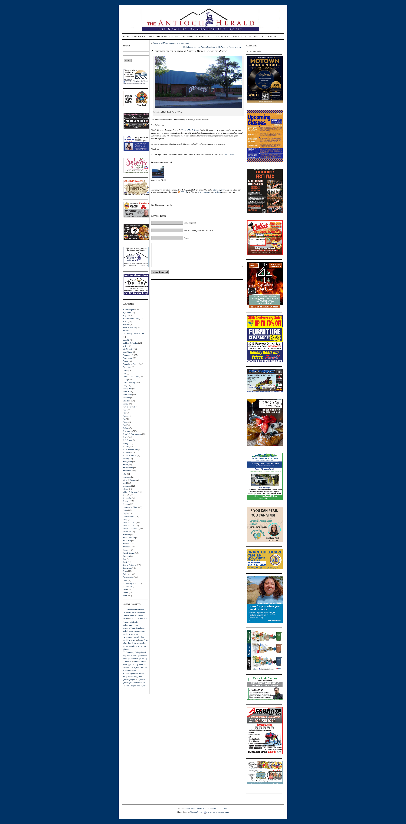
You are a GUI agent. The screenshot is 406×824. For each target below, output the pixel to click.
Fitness (125, 422)
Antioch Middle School (190, 130)
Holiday (126, 446)
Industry (126, 465)
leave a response (204, 192)
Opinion (126, 504)
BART (125, 321)
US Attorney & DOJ (130, 583)
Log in (225, 808)
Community (127, 355)
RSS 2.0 (184, 192)
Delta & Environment (131, 376)
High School (127, 440)
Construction (127, 358)
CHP (124, 346)
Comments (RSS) (215, 808)
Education (126, 401)
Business (126, 331)
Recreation (127, 544)
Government (127, 431)
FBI (124, 413)
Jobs (124, 474)
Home (126, 36)
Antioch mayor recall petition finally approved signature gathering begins (133, 676)
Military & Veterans (130, 492)
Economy (126, 398)
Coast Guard (127, 352)
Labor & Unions (129, 480)
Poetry (125, 519)
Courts (125, 370)
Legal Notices (222, 36)
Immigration (127, 462)
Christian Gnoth (196, 812)
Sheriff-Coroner (129, 553)
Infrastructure (128, 468)
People (125, 513)
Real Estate (127, 541)
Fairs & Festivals (129, 407)
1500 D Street (229, 154)
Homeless (126, 452)
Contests (126, 361)
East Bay (126, 392)
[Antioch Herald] (202, 32)
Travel (125, 580)
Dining (125, 379)
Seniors (125, 550)
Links (248, 36)
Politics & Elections (130, 528)
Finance (125, 416)
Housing (126, 459)
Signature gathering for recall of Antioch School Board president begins (134, 683)
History (125, 443)
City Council (127, 349)
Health (125, 437)
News (125, 495)
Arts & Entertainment (131, 318)
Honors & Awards (129, 455)
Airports (126, 315)
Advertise (188, 36)
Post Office (127, 531)
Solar (125, 559)
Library (125, 489)
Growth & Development (132, 434)
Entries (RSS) (202, 808)
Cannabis (126, 340)
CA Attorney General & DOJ (133, 334)
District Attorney (129, 382)
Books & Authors (129, 328)
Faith (124, 410)
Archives (271, 36)
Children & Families (130, 343)
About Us (237, 36)
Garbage (126, 428)
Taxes (125, 571)
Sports (125, 562)
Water (125, 589)
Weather (126, 592)
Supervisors (127, 568)
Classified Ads (203, 36)
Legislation (127, 486)
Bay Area (126, 325)
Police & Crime (128, 522)
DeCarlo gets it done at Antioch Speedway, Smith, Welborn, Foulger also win (212, 47)
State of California (129, 565)
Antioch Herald (190, 808)
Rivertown (127, 547)
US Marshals (128, 586)
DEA (124, 373)
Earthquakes (127, 389)
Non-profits (127, 498)
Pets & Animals (128, 516)
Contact (258, 36)
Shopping (126, 556)
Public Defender (129, 538)
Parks (125, 510)
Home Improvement (130, 449)
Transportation (128, 577)
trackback (217, 192)
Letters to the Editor (130, 507)
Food (125, 425)
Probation (126, 535)
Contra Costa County (130, 364)
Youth (125, 596)
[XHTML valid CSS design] (216, 812)
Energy (125, 404)
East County (127, 395)
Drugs (125, 386)
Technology (127, 574)
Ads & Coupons (129, 309)
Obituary (126, 501)
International (127, 471)
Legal (125, 483)
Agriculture (127, 312)
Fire (124, 419)
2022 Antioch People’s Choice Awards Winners (155, 36)
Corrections (127, 367)
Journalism (127, 477)
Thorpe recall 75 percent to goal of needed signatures (172, 43)
